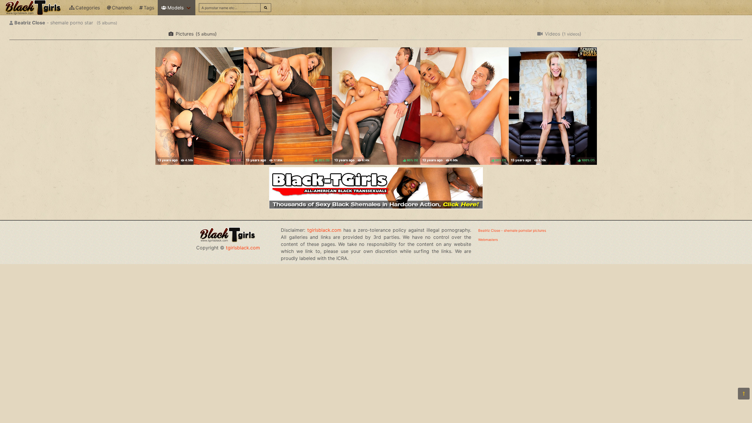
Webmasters (488, 240)
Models (175, 8)
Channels (122, 8)
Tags (149, 8)
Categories (87, 8)
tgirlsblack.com (243, 248)
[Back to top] (744, 394)
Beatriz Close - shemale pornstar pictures (512, 230)
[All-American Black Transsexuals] (376, 207)
